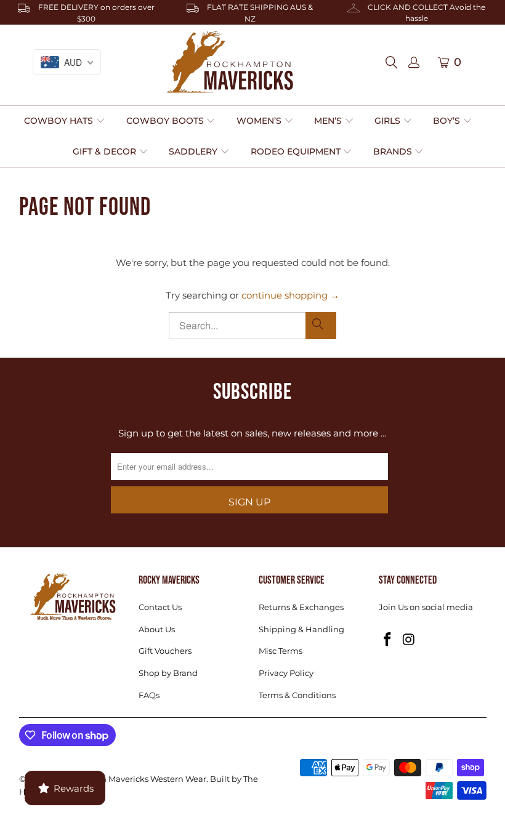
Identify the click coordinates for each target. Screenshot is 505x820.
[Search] (395, 62)
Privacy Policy (286, 673)
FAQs (149, 695)
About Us (157, 629)
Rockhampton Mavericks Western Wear (127, 779)
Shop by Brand (168, 673)
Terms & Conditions (297, 695)
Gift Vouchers (165, 651)
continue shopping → (290, 295)
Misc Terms (280, 651)
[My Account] (413, 63)
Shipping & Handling (301, 629)
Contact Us (160, 607)
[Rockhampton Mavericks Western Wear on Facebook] (388, 640)
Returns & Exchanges (301, 607)
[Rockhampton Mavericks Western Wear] (230, 62)
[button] (64, 121)
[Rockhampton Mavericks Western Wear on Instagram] (409, 640)
